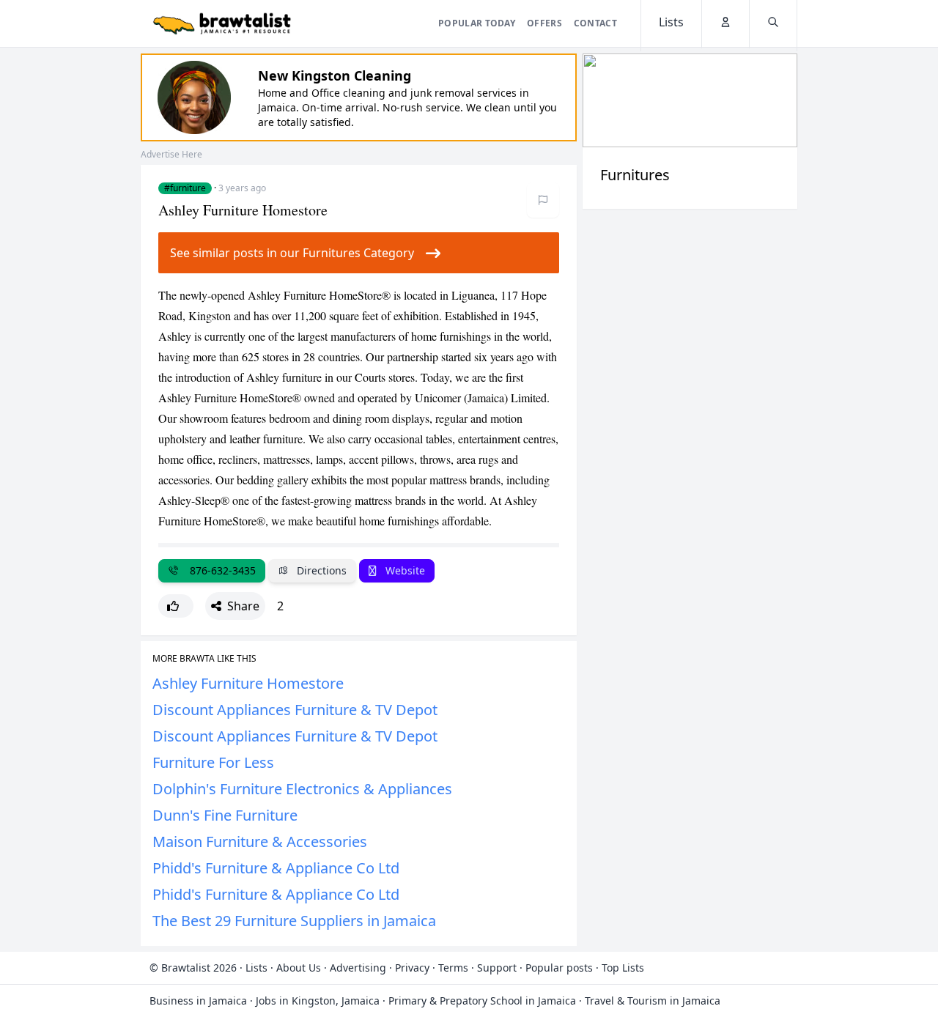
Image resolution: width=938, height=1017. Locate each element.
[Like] (175, 606)
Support (497, 968)
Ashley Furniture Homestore (248, 683)
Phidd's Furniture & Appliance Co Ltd (275, 868)
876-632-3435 (220, 570)
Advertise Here (171, 154)
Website (404, 570)
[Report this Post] (543, 200)
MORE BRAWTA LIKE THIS (204, 659)
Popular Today (476, 23)
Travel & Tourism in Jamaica (652, 1000)
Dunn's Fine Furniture (225, 815)
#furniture (185, 188)
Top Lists (623, 968)
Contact (595, 23)
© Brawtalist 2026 (193, 968)
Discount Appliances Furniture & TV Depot (294, 710)
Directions (320, 570)
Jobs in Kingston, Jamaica (318, 1000)
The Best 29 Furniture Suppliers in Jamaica (294, 921)
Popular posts (559, 968)
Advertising (358, 968)
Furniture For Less (213, 762)
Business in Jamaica (198, 1000)
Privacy (412, 968)
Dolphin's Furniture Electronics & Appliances (302, 789)
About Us (298, 968)
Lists (256, 968)
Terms (453, 968)
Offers (544, 23)
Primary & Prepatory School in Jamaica (482, 1000)
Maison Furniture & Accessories (259, 841)
